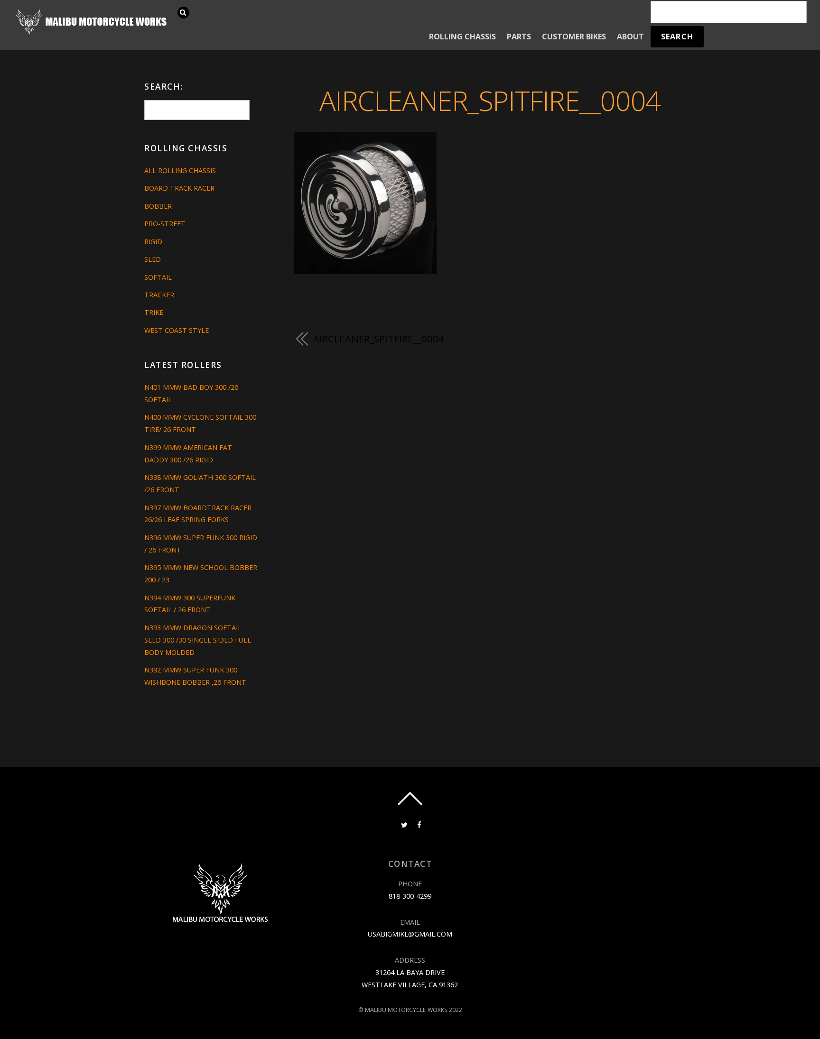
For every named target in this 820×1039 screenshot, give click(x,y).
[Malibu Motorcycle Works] (92, 33)
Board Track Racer (179, 188)
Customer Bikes (574, 36)
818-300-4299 (410, 896)
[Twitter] (403, 823)
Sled (152, 259)
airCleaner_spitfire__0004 (490, 100)
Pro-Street (165, 223)
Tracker (159, 294)
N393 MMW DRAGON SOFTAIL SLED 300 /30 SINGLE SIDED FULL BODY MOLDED (197, 640)
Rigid (153, 241)
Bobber (158, 206)
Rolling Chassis (462, 36)
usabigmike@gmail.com (410, 933)
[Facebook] (418, 823)
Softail (158, 277)
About (630, 36)
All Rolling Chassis (180, 170)
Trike (153, 312)
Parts (519, 36)
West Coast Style (176, 330)
